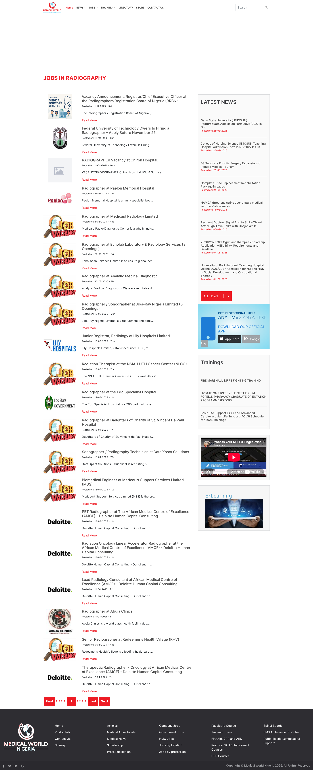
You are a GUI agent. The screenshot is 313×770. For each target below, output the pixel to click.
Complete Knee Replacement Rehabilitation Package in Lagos (230, 184)
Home (69, 7)
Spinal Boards (273, 725)
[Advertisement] (156, 42)
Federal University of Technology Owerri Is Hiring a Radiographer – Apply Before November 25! (125, 130)
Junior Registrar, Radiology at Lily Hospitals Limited (126, 336)
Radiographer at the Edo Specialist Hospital (119, 392)
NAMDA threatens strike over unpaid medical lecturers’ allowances (232, 204)
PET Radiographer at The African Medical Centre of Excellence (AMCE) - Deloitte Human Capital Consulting (135, 513)
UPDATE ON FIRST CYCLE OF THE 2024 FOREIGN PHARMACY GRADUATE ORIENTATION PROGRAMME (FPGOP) (233, 396)
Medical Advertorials (121, 732)
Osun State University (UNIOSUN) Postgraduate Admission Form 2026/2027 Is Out (231, 123)
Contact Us (62, 738)
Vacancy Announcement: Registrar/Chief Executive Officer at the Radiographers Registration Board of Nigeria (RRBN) (134, 98)
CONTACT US (155, 7)
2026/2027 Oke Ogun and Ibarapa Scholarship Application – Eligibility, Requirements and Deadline (233, 245)
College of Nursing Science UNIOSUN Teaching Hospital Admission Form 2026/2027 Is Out (233, 145)
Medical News (116, 738)
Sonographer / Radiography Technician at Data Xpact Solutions (135, 452)
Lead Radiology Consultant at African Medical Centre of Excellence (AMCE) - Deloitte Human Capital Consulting (130, 581)
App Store (232, 339)
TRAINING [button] (107, 7)
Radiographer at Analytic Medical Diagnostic (120, 276)
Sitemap (60, 745)
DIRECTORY (125, 7)
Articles (112, 725)
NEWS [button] (80, 7)
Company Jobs (169, 725)
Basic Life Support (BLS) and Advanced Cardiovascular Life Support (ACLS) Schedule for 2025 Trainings (232, 416)
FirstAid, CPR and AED (226, 738)
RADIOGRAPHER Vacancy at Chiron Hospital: (120, 160)
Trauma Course (221, 732)
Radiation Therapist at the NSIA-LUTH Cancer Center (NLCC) (134, 364)
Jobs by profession (172, 752)
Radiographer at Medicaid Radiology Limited (120, 216)
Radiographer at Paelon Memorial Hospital (118, 188)
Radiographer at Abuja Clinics (107, 611)
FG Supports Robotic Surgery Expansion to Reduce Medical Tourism (230, 164)
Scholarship (115, 745)
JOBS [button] (92, 7)
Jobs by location (170, 745)
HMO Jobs (166, 738)
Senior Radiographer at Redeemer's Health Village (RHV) (130, 639)
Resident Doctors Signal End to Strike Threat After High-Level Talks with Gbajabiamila (231, 224)
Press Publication (119, 752)
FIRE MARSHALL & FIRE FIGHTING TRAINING (231, 380)
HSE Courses (220, 756)
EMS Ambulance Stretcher (281, 732)
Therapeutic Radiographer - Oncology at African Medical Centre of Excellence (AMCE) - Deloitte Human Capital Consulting (136, 669)
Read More (89, 120)
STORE (140, 7)
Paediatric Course (223, 725)
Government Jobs (171, 732)
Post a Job (62, 732)
